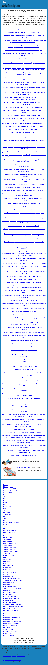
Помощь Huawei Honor (9, 543)
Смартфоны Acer (8, 576)
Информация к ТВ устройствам (12, 615)
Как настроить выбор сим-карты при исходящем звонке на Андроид (24, 126)
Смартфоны (6, 627)
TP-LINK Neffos (7, 514)
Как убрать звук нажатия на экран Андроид (23, 210)
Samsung (6, 491)
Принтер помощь (8, 633)
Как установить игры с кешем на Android (24, 343)
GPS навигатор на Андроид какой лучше (24, 369)
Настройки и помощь (9, 535)
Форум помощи (7, 569)
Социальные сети (8, 600)
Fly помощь (6, 561)
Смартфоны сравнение (10, 530)
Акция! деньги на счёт (9, 532)
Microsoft (5, 487)
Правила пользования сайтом (12, 660)
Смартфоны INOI (8, 584)
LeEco (5, 520)
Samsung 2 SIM (7, 492)
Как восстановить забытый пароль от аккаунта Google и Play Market (24, 372)
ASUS (5, 524)
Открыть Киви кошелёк (10, 602)
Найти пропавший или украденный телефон (24, 350)
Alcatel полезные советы (10, 580)
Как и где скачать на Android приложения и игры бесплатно (24, 282)
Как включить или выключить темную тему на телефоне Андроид (24, 50)
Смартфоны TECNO (9, 582)
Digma (5, 522)
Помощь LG (6, 563)
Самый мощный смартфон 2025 (12, 623)
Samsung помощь (8, 541)
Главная (5, 485)
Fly (4, 498)
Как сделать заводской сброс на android (24, 311)
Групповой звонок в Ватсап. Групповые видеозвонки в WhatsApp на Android (24, 152)
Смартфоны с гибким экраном (12, 621)
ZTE (4, 518)
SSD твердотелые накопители (12, 613)
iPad (9, 496)
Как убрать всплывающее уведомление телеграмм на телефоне (24, 29)
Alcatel (20, 580)
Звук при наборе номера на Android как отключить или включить (24, 206)
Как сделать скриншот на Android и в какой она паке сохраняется (24, 401)
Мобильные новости (9, 608)
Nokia (11, 487)
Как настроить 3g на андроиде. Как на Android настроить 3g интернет (24, 380)
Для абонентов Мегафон (10, 551)
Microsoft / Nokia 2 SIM (9, 489)
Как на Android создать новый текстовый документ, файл (23, 398)
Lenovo (5, 508)
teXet (18, 578)
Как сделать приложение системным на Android (24, 340)
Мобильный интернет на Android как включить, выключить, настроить (24, 140)
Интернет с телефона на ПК (11, 596)
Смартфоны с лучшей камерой (12, 617)
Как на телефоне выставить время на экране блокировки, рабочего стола (23, 123)
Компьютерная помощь (10, 555)
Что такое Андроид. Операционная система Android (24, 455)
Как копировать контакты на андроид (24, 429)
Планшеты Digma (14, 522)
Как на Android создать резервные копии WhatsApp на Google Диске (24, 184)
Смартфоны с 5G (8, 619)
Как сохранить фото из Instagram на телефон (24, 132)
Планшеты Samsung (15, 491)
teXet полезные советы (10, 578)
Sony (4, 504)
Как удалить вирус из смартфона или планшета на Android (24, 432)
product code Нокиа (8, 635)
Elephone (6, 516)
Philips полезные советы (10, 586)
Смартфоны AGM (8, 574)
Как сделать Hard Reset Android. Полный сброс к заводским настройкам (24, 314)
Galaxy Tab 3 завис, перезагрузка (13, 606)
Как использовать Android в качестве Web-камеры (23, 347)
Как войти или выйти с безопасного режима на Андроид (24, 115)
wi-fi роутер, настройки (9, 629)
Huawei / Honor (7, 506)
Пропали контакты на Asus (11, 598)
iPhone (5, 496)
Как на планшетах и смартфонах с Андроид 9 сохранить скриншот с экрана (24, 263)
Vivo (4, 526)
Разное (5, 557)
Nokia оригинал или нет (10, 592)
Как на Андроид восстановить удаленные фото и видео (24, 203)
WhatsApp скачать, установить (12, 604)
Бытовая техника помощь (10, 631)
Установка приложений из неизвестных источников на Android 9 (23, 239)
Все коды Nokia (7, 594)
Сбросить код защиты (9, 590)
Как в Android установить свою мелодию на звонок (24, 300)
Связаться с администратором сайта (14, 656)
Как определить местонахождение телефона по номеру (24, 32)
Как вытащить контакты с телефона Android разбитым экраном (24, 107)
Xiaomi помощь (7, 545)
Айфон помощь (7, 559)
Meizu (5, 502)
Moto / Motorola (7, 512)
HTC (4, 500)
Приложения (7, 567)
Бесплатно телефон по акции (23, 467)
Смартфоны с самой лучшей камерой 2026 (23, 459)
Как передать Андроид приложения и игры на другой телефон (24, 276)
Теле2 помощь (7, 553)
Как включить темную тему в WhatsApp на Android (23, 129)
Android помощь (8, 539)
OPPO (5, 528)
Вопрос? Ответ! (7, 537)
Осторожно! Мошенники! (10, 610)
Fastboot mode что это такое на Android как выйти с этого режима (24, 143)
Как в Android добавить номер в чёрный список (24, 279)
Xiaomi (5, 510)
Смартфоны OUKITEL (9, 572)
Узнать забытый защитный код (12, 588)
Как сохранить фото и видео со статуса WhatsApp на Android (24, 187)
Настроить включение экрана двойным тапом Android (23, 226)
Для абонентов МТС (9, 549)
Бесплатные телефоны (10, 625)
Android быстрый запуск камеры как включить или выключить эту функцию (24, 190)
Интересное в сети (8, 565)
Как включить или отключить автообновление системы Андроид (24, 218)
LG (4, 494)
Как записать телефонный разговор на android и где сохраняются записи (24, 308)
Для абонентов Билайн (10, 547)
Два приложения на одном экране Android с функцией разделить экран (23, 332)
